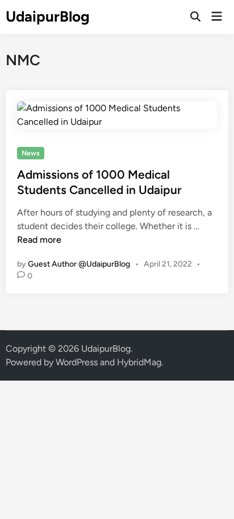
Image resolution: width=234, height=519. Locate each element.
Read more (39, 239)
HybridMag (139, 362)
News (31, 153)
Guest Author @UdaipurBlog (79, 264)
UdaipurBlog (48, 16)
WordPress (77, 362)
